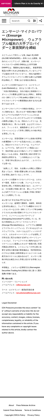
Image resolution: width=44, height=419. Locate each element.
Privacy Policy (33, 415)
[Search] (29, 20)
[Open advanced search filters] (34, 20)
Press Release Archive (25, 405)
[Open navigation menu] (4, 21)
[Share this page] (40, 21)
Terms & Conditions (32, 410)
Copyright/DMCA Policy (15, 415)
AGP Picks (5, 4)
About (11, 405)
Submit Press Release (12, 410)
